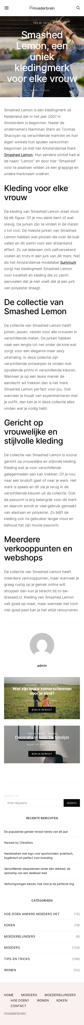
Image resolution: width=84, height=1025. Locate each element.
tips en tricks (42, 23)
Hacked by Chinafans (18, 842)
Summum (68, 262)
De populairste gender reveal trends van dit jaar (36, 831)
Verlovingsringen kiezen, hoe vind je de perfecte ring (39, 884)
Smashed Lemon (18, 155)
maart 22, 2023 (36, 700)
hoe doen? (20, 1000)
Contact (18, 1006)
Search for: (11, 796)
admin (42, 665)
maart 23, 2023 (40, 90)
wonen (52, 733)
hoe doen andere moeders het (32, 914)
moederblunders (19, 936)
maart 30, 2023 (36, 744)
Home (9, 995)
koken (9, 925)
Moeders (31, 685)
